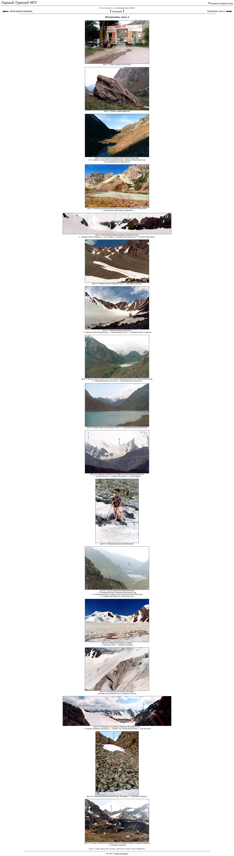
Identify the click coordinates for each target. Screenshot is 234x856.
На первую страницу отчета (221, 3)
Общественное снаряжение (21, 11)
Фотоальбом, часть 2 (216, 11)
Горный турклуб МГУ (121, 853)
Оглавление (117, 11)
